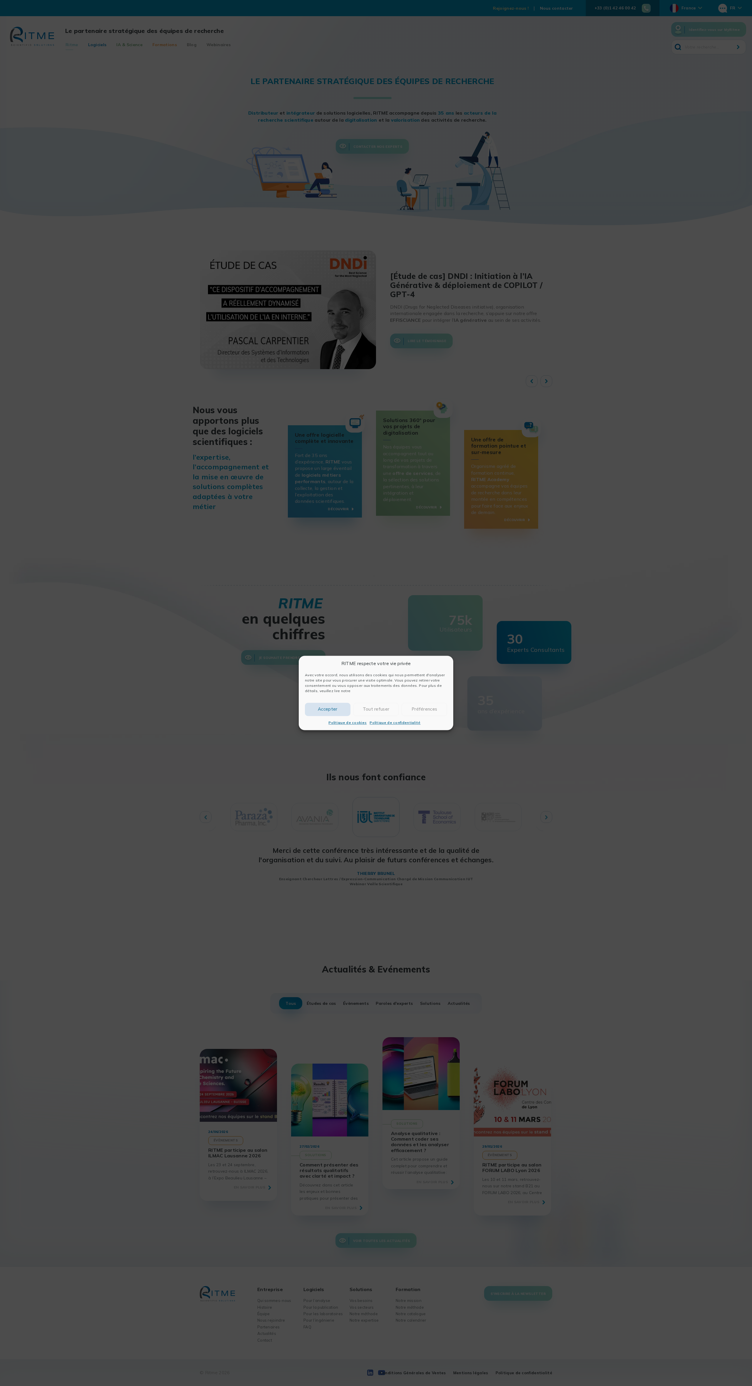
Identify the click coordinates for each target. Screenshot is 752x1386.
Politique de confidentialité (395, 722)
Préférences (424, 709)
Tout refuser (376, 709)
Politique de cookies (347, 722)
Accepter (327, 709)
